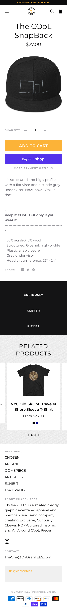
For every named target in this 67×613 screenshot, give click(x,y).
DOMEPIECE (15, 471)
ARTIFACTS (14, 477)
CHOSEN (12, 457)
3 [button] (35, 435)
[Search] (52, 11)
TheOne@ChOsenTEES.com (28, 557)
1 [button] (28, 435)
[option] (33, 84)
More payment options (33, 168)
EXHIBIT (11, 484)
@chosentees (22, 571)
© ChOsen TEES (20, 591)
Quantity (12, 130)
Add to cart (33, 146)
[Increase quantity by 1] (45, 130)
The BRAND (15, 490)
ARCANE (12, 464)
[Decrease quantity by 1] (25, 130)
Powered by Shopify (44, 591)
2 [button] (32, 435)
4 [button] (38, 435)
